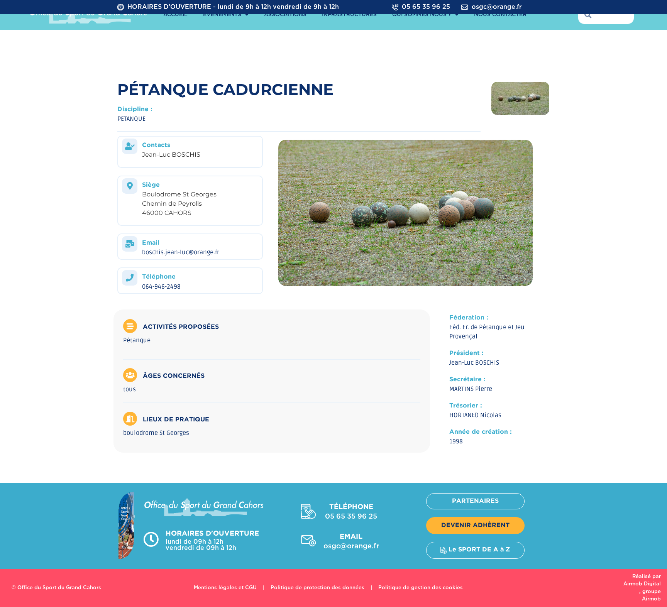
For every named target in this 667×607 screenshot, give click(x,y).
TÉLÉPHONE (351, 507)
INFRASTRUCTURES (349, 14)
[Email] (129, 244)
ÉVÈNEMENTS (222, 14)
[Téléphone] (129, 278)
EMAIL (351, 537)
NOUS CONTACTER (500, 14)
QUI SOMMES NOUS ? (421, 14)
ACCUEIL (175, 14)
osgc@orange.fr (497, 7)
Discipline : (134, 109)
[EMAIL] (308, 540)
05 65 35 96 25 (426, 7)
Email (150, 243)
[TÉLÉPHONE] (308, 511)
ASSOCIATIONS (285, 14)
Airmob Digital (642, 584)
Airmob (651, 599)
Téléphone (159, 277)
